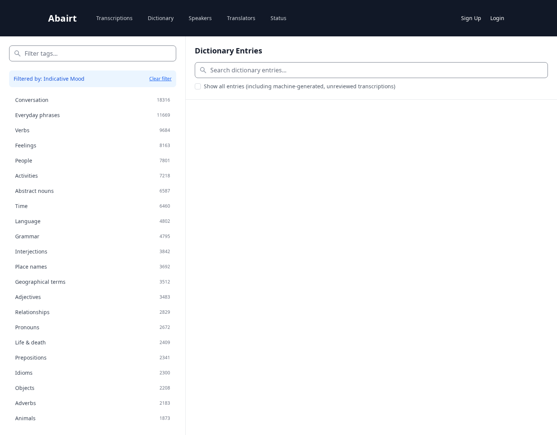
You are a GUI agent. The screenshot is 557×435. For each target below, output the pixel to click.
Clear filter (160, 79)
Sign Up (471, 18)
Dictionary (161, 18)
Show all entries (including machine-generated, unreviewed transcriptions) (299, 86)
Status (278, 18)
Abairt (62, 18)
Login (497, 18)
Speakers (200, 18)
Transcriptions (114, 18)
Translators (241, 18)
